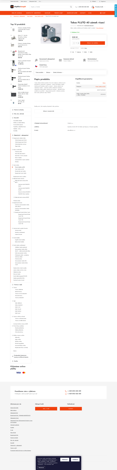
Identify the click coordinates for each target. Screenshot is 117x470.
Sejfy (14, 301)
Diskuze (48, 72)
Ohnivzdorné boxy (19, 332)
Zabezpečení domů (14, 418)
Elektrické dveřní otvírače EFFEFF (22, 197)
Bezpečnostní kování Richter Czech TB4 (24, 215)
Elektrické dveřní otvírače (18, 178)
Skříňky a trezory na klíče (18, 335)
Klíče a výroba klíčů (17, 149)
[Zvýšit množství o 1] (78, 43)
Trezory (15, 287)
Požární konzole (18, 234)
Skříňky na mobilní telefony (19, 122)
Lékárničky (17, 337)
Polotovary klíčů (18, 151)
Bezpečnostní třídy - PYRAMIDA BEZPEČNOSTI (20, 415)
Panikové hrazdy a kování (18, 280)
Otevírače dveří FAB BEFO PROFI (24, 185)
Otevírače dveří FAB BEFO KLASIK (24, 189)
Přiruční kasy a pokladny (18, 326)
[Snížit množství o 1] (74, 43)
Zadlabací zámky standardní (21, 247)
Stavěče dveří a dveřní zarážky (19, 268)
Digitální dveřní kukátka (20, 239)
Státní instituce (24, 1)
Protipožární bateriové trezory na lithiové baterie (21, 356)
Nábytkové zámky (17, 272)
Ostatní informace (57, 72)
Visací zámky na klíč (20, 167)
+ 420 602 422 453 (83, 7)
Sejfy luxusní (17, 313)
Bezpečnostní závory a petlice (19, 176)
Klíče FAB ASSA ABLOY (20, 153)
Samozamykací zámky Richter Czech (21, 263)
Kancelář (16, 118)
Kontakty (12, 427)
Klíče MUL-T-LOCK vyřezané (21, 155)
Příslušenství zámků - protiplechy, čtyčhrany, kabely (22, 255)
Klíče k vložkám (18, 157)
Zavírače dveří (18, 230)
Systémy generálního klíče (18, 278)
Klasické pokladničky (19, 328)
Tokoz (85, 48)
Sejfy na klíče (18, 339)
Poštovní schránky (19, 110)
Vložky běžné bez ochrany (20, 144)
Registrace (103, 1)
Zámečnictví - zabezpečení (21, 135)
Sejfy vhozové (18, 309)
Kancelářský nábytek (17, 120)
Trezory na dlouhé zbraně (20, 318)
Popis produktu (39, 72)
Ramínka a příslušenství (20, 232)
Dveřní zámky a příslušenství (19, 245)
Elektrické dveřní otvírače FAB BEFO (21, 181)
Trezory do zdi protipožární (21, 293)
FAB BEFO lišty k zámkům (23, 194)
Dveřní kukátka (16, 237)
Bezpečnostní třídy (14, 435)
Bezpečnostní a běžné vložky (19, 138)
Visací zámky (16, 165)
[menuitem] (17, 13)
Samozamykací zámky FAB (20, 261)
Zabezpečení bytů (33, 1)
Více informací (99, 28)
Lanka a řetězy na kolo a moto (19, 270)
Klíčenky (17, 161)
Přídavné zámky (16, 200)
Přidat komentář (48, 111)
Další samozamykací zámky (21, 253)
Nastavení (41, 467)
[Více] (103, 13)
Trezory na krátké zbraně (20, 320)
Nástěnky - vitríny (17, 128)
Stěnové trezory (18, 291)
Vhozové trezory (18, 295)
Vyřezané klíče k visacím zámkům (22, 159)
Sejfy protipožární (19, 305)
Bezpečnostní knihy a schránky (21, 347)
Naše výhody (13, 432)
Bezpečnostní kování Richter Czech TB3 (24, 219)
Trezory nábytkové (19, 289)
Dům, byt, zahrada (19, 114)
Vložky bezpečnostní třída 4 (21, 140)
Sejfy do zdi (17, 307)
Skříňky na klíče (18, 341)
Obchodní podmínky (14, 425)
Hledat (71, 7)
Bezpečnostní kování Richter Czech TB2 (24, 222)
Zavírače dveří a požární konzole (20, 228)
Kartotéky (15, 130)
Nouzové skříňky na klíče (20, 345)
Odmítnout (65, 459)
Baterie (14, 351)
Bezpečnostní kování (17, 202)
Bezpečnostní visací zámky (20, 173)
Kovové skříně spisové (18, 124)
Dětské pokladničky (19, 330)
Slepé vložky (17, 146)
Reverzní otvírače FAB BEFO (24, 192)
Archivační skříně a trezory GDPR (20, 324)
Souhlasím (75, 459)
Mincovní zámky (16, 274)
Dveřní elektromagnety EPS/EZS (20, 276)
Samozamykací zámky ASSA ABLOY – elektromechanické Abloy (22, 250)
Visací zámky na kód (19, 169)
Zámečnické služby (14, 1)
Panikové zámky (18, 259)
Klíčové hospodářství (19, 343)
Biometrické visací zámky (20, 171)
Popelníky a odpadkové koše (19, 126)
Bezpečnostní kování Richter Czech (22, 212)
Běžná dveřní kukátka (19, 242)
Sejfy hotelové (18, 311)
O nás (11, 430)
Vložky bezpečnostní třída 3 (21, 142)
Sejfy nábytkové (18, 303)
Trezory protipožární (19, 297)
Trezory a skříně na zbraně (19, 316)
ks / (46, 408)
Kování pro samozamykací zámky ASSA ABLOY (22, 205)
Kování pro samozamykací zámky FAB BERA (22, 209)
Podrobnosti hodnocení (89, 25)
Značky (16, 361)
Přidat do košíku (92, 43)
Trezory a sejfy (18, 284)
